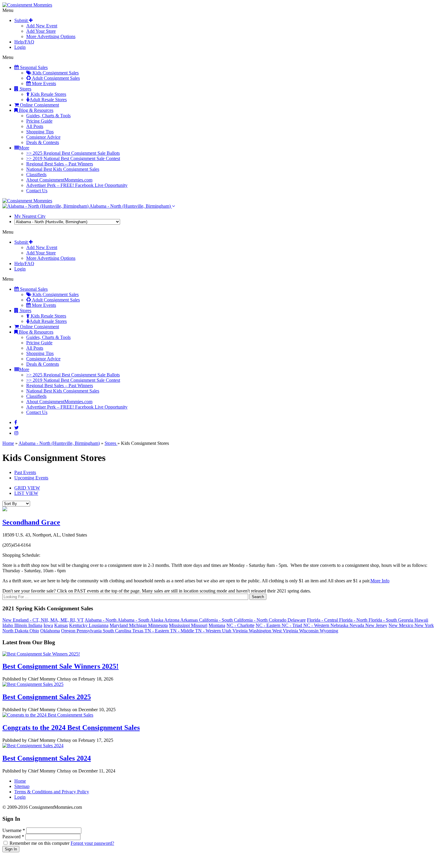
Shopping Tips (40, 131)
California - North (251, 620)
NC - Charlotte (240, 625)
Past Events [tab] (25, 472)
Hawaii (421, 620)
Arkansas (189, 620)
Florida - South (383, 620)
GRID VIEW (27, 487)
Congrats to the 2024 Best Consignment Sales (71, 727)
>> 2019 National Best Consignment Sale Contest (73, 158)
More (24, 147)
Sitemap (21, 786)
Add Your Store (41, 31)
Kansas (61, 625)
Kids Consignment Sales (55, 72)
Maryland (119, 625)
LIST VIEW (26, 493)
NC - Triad (292, 625)
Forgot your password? (92, 843)
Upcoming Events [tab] (31, 477)
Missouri (199, 625)
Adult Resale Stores (48, 99)
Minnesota (158, 625)
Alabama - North (101, 620)
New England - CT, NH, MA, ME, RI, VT (43, 620)
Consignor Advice (43, 137)
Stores (24, 88)
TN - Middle (182, 630)
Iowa (48, 625)
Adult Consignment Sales (55, 78)
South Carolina (117, 630)
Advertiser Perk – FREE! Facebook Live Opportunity (77, 185)
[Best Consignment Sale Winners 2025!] (41, 653)
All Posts (34, 126)
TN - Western (208, 630)
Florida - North (354, 620)
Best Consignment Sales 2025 (46, 697)
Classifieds (36, 174)
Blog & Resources (35, 110)
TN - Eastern (157, 630)
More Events (43, 83)
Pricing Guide (39, 120)
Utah (227, 630)
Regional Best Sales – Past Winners (59, 163)
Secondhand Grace (31, 522)
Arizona (172, 620)
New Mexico (401, 625)
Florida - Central (323, 620)
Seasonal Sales (33, 67)
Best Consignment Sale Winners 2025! (60, 666)
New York (424, 625)
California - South (216, 620)
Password (13, 836)
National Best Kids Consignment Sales (62, 169)
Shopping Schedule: (21, 555)
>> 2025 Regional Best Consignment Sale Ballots (73, 153)
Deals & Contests (42, 142)
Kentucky (79, 625)
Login (20, 47)
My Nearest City (30, 216)
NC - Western (316, 625)
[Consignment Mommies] (27, 4)
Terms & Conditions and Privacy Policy (51, 791)
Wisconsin (309, 630)
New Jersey (376, 625)
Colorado (278, 620)
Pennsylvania (90, 630)
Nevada (357, 625)
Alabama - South (133, 620)
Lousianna (98, 625)
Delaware (297, 620)
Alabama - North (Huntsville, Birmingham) (130, 206)
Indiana (35, 625)
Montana (217, 625)
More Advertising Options (50, 36)
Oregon (69, 630)
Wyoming (329, 630)
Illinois (21, 625)
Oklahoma (50, 630)
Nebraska (340, 625)
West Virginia (285, 630)
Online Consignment (39, 104)
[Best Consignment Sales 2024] (32, 745)
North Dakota (15, 630)
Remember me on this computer (39, 843)
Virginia (240, 630)
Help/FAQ (24, 41)
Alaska (157, 620)
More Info (379, 580)
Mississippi (180, 625)
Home (8, 443)
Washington (260, 630)
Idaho (8, 625)
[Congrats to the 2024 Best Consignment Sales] (47, 714)
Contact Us (36, 190)
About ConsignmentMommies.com (59, 179)
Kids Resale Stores (47, 94)
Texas (138, 630)
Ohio (34, 630)
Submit (21, 20)
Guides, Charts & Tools (48, 115)
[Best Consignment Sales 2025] (32, 684)
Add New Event (41, 25)
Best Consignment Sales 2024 (46, 758)
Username (13, 830)
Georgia (406, 620)
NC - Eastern (269, 625)
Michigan (138, 625)
